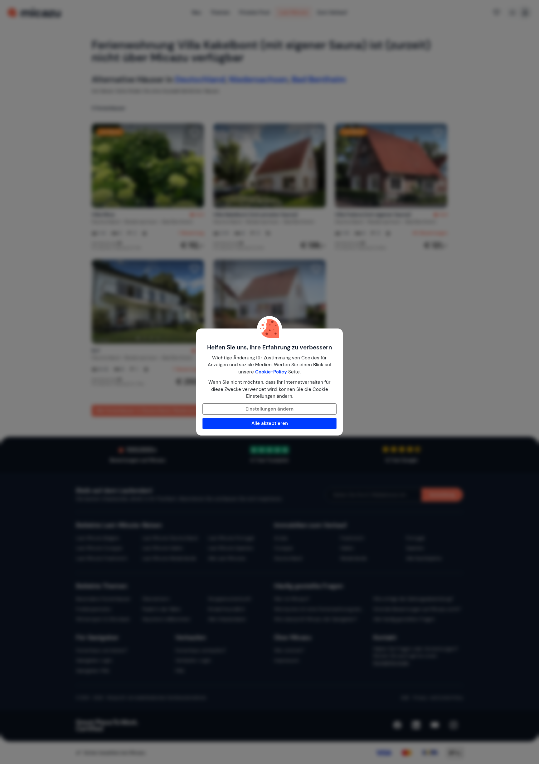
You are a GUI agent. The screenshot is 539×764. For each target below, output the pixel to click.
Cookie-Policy (271, 372)
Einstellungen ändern (269, 409)
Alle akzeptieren (269, 423)
